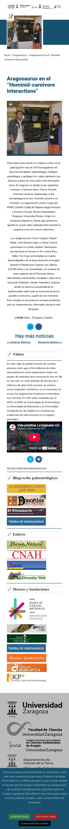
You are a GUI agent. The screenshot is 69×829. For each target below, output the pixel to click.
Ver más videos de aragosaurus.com (27, 468)
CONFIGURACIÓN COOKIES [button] (35, 823)
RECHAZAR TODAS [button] (46, 816)
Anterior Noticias (18, 342)
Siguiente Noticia (50, 342)
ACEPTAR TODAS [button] (19, 816)
